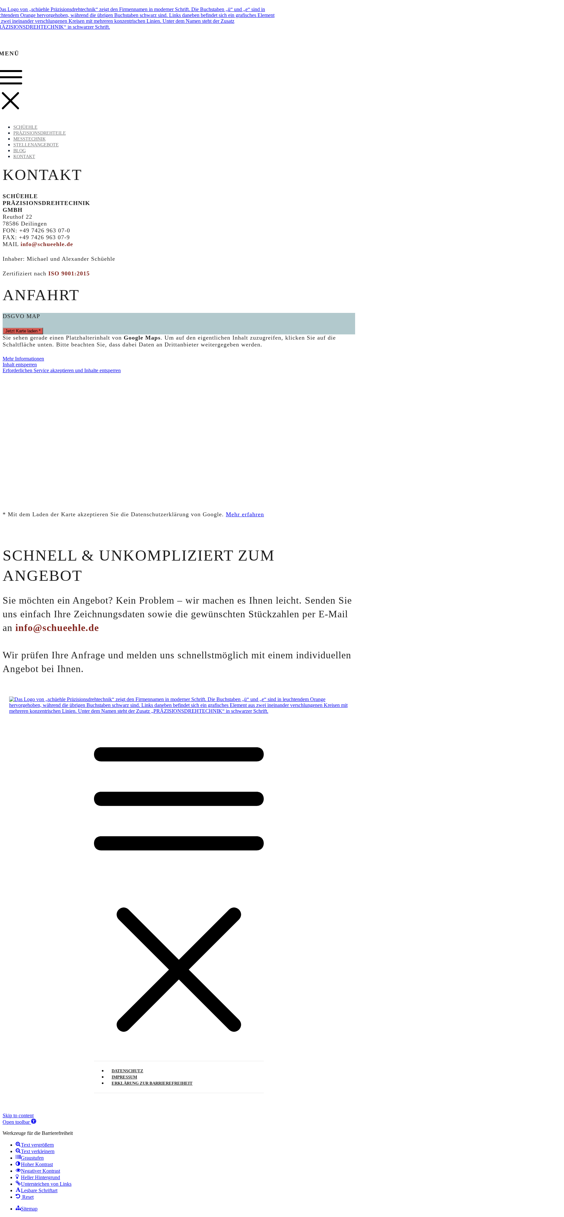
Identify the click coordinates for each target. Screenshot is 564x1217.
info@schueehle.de (57, 627)
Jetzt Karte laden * (22, 331)
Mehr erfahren (245, 514)
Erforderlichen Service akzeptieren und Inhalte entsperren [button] (62, 370)
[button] (19, 1122)
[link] (179, 885)
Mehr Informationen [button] (23, 358)
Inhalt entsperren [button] (20, 364)
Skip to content (18, 1115)
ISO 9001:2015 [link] (69, 273)
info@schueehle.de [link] (47, 244)
